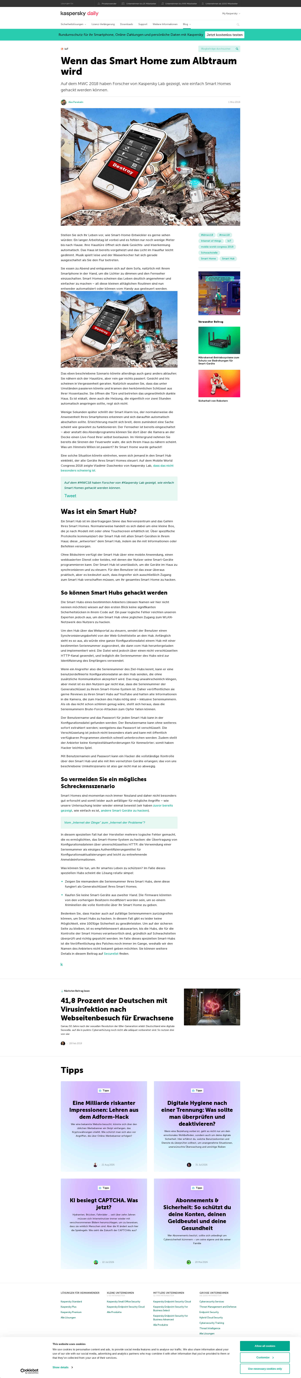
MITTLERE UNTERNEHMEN (168, 1292)
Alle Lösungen (68, 1317)
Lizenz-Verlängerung (103, 24)
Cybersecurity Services (211, 1301)
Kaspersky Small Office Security (123, 1301)
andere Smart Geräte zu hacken (124, 810)
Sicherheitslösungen (72, 24)
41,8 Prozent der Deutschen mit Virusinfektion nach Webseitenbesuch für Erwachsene (117, 1009)
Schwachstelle (209, 252)
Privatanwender (109, 3)
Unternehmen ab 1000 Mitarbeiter (222, 3)
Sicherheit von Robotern (213, 400)
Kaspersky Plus (68, 1307)
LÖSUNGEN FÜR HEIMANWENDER (80, 1292)
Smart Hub (228, 258)
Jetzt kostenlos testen (225, 35)
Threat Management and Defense (217, 1307)
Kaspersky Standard (71, 1301)
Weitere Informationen (165, 24)
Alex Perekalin (75, 102)
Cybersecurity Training (211, 1323)
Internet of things (211, 240)
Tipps (105, 1090)
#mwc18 (224, 234)
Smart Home (208, 258)
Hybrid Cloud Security (211, 1317)
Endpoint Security (209, 1312)
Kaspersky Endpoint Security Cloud (126, 1307)
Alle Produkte (114, 1312)
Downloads (126, 24)
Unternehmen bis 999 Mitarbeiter (181, 3)
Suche (237, 49)
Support (142, 24)
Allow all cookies (265, 1345)
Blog (185, 24)
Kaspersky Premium (71, 1312)
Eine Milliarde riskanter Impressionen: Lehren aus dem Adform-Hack (103, 1110)
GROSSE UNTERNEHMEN (213, 1292)
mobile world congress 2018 (217, 246)
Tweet (70, 495)
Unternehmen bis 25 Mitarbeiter (141, 3)
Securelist (111, 954)
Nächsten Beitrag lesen (77, 991)
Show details (60, 1367)
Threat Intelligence (209, 1328)
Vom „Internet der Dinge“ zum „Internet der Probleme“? (104, 822)
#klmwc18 (207, 234)
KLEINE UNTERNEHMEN (120, 1292)
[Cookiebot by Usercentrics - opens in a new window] (29, 1371)
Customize (262, 1357)
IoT (66, 49)
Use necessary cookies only (265, 1368)
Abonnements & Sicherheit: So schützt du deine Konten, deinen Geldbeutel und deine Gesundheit (197, 1214)
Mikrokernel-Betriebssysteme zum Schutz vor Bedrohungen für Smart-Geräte (218, 360)
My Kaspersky (229, 13)
